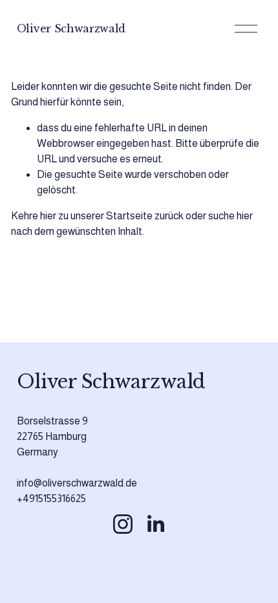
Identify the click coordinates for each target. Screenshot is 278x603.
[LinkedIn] (155, 524)
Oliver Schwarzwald (71, 28)
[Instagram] (122, 524)
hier (48, 215)
